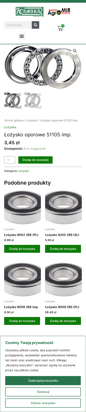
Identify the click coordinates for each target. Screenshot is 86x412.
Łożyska (31, 120)
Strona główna (14, 120)
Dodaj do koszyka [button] (22, 249)
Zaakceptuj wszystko (43, 380)
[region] (43, 374)
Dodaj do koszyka (35, 160)
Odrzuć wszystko (43, 403)
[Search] (35, 25)
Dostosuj (43, 391)
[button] (21, 36)
